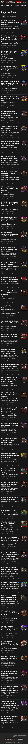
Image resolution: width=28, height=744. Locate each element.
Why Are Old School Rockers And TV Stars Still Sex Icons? (9, 189)
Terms (19, 735)
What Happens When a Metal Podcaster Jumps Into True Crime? (9, 113)
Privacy (15, 735)
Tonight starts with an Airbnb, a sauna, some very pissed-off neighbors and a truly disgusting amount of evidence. (10, 460)
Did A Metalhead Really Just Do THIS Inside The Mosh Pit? (9, 292)
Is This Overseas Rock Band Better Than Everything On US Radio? (10, 204)
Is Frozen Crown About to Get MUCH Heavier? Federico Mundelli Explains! (10, 264)
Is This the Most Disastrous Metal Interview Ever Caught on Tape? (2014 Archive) (10, 688)
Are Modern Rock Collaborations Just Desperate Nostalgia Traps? (8, 308)
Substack (8, 742)
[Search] (25, 16)
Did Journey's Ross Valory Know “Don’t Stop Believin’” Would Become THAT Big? (10, 539)
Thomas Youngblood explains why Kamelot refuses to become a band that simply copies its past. (9, 632)
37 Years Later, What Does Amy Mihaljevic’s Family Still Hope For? (9, 128)
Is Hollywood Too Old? (8, 510)
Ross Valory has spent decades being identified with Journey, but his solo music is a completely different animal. (10, 148)
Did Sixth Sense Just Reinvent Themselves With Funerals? (10, 22)
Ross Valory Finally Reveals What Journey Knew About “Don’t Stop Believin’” (10, 143)
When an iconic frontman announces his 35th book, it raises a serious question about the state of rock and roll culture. (10, 238)
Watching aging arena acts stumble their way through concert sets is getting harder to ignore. (9, 662)
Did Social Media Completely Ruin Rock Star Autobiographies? (10, 234)
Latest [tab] (3, 16)
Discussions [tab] (13, 16)
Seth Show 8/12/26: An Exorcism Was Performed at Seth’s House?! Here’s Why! (9, 569)
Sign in (24, 2)
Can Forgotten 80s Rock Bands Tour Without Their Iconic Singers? (9, 219)
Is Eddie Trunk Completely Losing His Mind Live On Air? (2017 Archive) (9, 484)
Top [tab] (8, 16)
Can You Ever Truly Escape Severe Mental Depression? (10, 322)
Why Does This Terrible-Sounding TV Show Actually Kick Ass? (9, 440)
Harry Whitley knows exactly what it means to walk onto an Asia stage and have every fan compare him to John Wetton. (9, 87)
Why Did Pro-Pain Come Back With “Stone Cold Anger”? (9, 394)
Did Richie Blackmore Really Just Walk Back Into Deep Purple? (10, 425)
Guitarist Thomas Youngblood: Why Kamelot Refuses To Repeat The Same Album (10, 628)
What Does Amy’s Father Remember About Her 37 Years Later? (9, 173)
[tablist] (9, 16)
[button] (2, 5)
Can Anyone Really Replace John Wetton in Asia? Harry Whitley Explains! (10, 83)
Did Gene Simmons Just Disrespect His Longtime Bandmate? (9, 673)
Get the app (20, 739)
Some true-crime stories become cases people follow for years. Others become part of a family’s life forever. (10, 133)
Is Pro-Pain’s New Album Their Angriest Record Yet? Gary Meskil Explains (10, 554)
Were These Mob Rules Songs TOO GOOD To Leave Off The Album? (10, 524)
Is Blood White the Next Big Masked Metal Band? (10, 498)
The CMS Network (13, 30)
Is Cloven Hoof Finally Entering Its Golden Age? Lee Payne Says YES (9, 249)
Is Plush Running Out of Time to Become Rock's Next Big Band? (9, 410)
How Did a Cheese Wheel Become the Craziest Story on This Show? (10, 455)
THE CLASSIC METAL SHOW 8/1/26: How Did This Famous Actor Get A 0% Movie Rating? (9, 703)
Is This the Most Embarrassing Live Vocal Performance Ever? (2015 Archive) (9, 643)
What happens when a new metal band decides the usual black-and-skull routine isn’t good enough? (10, 502)
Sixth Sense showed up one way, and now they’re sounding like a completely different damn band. (10, 27)
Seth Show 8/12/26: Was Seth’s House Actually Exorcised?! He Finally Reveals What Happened (9, 597)
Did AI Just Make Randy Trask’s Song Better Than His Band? (9, 53)
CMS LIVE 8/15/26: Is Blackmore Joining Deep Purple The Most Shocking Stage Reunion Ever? (9, 158)
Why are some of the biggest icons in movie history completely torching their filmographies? (10, 708)
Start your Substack (10, 739)
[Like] (2, 32)
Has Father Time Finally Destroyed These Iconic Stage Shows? (9, 658)
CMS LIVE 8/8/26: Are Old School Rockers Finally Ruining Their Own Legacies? (9, 380)
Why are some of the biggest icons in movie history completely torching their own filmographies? (10, 513)
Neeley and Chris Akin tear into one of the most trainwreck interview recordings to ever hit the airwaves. (9, 692)
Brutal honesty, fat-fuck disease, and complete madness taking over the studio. (9, 340)
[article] (14, 26)
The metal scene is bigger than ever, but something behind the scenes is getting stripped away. (9, 282)
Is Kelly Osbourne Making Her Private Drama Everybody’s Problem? (9, 718)
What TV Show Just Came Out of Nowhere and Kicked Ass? (10, 98)
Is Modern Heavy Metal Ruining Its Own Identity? (9, 278)
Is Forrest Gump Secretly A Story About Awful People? (10, 583)
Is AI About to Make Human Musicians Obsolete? (10, 470)
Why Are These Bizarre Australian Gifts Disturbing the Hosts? (10, 613)
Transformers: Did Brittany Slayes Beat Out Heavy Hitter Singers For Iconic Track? (10, 38)
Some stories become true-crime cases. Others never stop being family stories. (10, 178)
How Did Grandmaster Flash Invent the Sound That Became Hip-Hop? (8, 351)
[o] (24, 22)
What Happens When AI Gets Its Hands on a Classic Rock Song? (10, 68)
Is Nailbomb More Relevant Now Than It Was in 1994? (10, 365)
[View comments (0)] (8, 32)
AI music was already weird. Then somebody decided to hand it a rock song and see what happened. (10, 72)
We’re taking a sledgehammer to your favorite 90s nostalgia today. (10, 587)
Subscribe (19, 2)
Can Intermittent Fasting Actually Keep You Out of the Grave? (9, 336)
